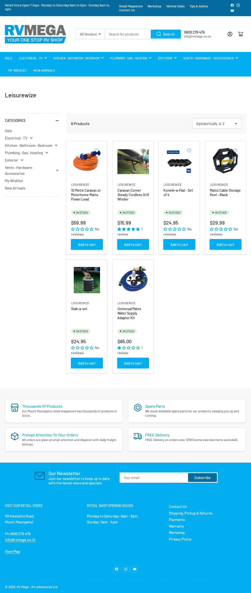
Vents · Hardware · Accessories (208, 58)
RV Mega (23, 587)
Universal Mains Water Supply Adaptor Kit (129, 313)
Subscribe (202, 477)
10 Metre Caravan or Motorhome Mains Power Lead (86, 194)
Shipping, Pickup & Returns (190, 513)
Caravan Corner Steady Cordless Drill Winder (133, 194)
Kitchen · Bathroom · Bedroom (76, 58)
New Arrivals (44, 70)
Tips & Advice (198, 6)
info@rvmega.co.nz (20, 539)
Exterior (165, 58)
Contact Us (127, 10)
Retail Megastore (131, 6)
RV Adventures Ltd (44, 587)
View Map (12, 551)
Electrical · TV (31, 58)
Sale (9, 58)
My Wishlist (17, 70)
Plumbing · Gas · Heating (128, 58)
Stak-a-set (79, 309)
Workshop (154, 6)
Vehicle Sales (175, 6)
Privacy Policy (180, 539)
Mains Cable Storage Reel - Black (225, 192)
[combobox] (143, 34)
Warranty (176, 526)
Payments (177, 519)
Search (169, 34)
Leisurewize (80, 184)
